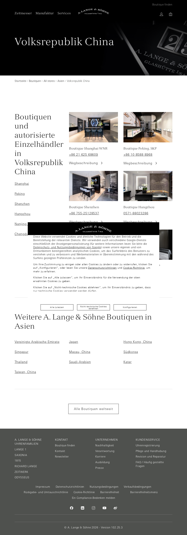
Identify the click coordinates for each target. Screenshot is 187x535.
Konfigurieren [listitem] (130, 307)
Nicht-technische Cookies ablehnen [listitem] (93, 307)
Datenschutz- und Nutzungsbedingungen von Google (67, 247)
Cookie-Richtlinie (134, 267)
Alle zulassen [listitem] (57, 307)
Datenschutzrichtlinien (102, 267)
